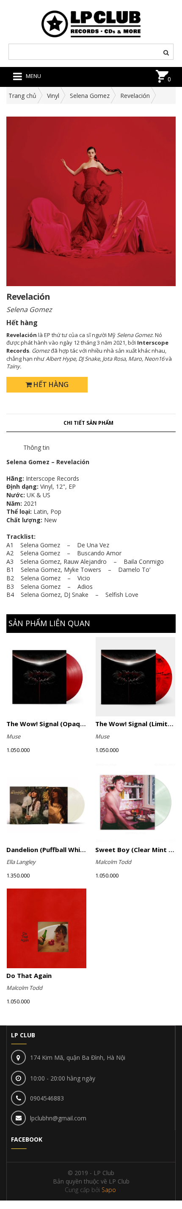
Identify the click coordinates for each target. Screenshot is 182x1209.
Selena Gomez (90, 96)
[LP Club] (91, 23)
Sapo (109, 1190)
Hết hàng (50, 384)
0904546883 (47, 1098)
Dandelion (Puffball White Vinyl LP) (61, 849)
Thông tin (36, 447)
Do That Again (29, 975)
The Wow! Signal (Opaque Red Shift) (63, 723)
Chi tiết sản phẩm (88, 422)
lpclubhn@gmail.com (58, 1118)
